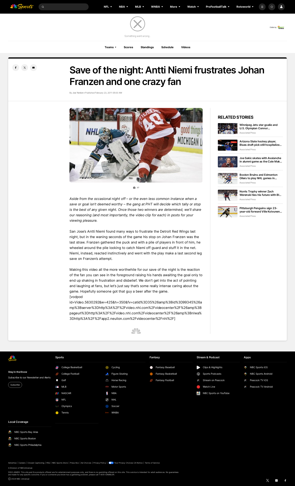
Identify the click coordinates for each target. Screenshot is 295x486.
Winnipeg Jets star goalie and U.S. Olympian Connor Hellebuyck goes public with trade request (258, 126)
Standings (147, 47)
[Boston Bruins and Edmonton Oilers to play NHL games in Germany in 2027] (227, 178)
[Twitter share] (24, 67)
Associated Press (248, 132)
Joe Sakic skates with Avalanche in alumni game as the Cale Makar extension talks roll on (261, 159)
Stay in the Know (17, 371)
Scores (128, 47)
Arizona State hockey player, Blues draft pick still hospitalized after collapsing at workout (260, 143)
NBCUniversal (26, 468)
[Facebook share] (15, 67)
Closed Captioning (36, 463)
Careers (22, 463)
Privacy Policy (99, 463)
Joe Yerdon (78, 92)
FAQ (48, 463)
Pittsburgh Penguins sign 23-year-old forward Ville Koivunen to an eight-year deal (260, 209)
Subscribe (15, 384)
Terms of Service (152, 463)
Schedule (167, 47)
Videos (185, 47)
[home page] (21, 7)
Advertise (12, 463)
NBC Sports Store (60, 463)
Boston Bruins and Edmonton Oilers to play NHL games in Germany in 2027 (259, 176)
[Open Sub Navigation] (111, 6)
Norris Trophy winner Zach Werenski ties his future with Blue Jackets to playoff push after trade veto (261, 193)
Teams (109, 47)
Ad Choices (86, 463)
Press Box (74, 463)
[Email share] (33, 67)
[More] (262, 6)
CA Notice (138, 463)
